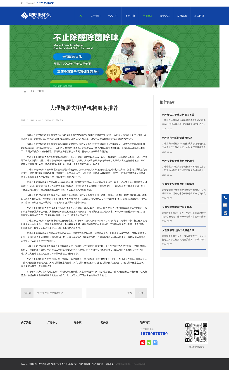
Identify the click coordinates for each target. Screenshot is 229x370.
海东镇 (77, 322)
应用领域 (182, 15)
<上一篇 (27, 293)
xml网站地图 (140, 364)
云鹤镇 (104, 322)
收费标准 (165, 15)
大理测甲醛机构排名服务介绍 (178, 230)
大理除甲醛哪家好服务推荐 (177, 207)
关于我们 (95, 15)
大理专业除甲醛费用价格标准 (178, 161)
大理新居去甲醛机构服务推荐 (178, 114)
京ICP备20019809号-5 (126, 364)
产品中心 (113, 15)
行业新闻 (147, 15)
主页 (32, 91)
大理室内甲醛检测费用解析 (50, 293)
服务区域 (199, 15)
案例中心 (130, 15)
